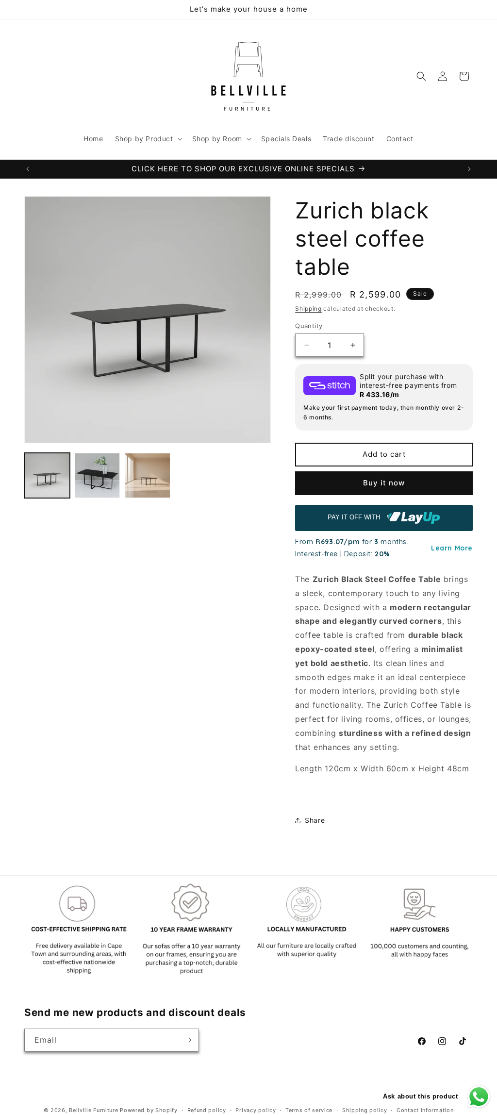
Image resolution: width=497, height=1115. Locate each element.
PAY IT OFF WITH (355, 517)
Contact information (425, 1110)
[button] (147, 139)
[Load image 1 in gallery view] (47, 476)
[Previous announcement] (27, 169)
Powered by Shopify (149, 1110)
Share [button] (315, 820)
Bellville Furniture (93, 1110)
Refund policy (206, 1110)
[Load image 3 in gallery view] (147, 476)
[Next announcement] (469, 169)
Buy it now (384, 482)
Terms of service (308, 1110)
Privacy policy (255, 1110)
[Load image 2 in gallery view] (97, 476)
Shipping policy (364, 1110)
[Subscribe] (188, 1040)
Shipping (308, 308)
